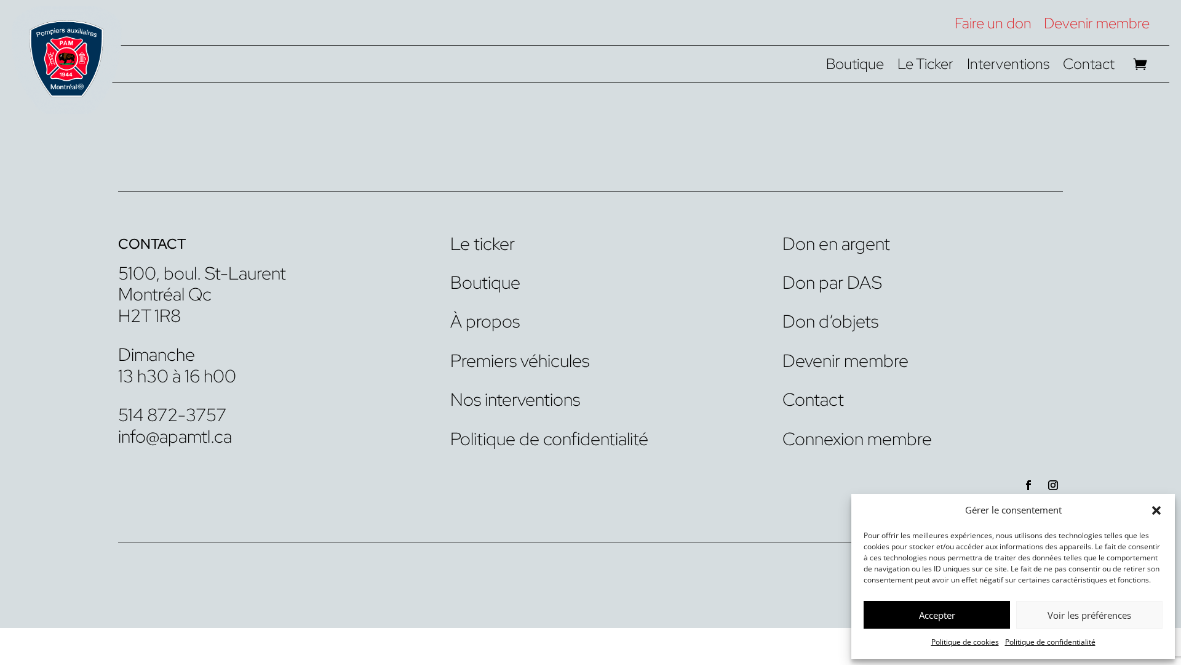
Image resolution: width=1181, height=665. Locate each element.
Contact (1089, 66)
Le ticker (482, 244)
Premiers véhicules (519, 361)
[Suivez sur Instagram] (1053, 485)
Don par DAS (832, 282)
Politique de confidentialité (1050, 642)
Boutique (855, 66)
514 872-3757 (172, 415)
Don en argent (836, 244)
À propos (485, 321)
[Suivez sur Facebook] (1028, 485)
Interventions (1008, 66)
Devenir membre (1097, 23)
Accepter (937, 615)
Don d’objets (830, 321)
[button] (1156, 510)
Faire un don (993, 23)
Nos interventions (515, 399)
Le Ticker (925, 66)
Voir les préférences (1089, 615)
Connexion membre (857, 439)
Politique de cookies (965, 642)
